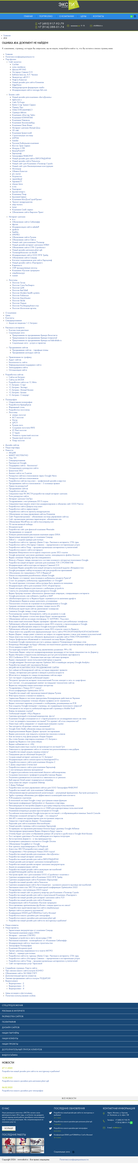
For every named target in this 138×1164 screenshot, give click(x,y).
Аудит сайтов (15, 360)
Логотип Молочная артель (24, 308)
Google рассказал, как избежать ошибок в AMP (31, 596)
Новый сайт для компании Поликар (28, 242)
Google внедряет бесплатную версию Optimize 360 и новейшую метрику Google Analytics (49, 662)
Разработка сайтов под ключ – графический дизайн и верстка (37, 481)
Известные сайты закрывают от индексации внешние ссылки (36, 724)
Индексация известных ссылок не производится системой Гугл (37, 747)
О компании (66, 16)
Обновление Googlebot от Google (24, 844)
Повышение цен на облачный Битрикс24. (27, 754)
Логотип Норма (19, 303)
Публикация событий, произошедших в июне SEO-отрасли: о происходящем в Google (48, 624)
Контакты (98, 16)
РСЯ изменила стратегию (20, 798)
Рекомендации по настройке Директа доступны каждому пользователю (41, 806)
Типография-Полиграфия (20, 946)
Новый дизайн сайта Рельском (26, 161)
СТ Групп (16, 433)
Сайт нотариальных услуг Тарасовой (25, 964)
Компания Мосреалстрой (20, 948)
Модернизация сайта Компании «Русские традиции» (33, 903)
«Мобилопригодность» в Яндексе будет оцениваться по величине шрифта (42, 599)
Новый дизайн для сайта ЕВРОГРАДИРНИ (31, 159)
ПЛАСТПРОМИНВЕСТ (22, 110)
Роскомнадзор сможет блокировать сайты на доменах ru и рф (37, 614)
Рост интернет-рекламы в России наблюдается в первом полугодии (39, 836)
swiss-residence (18, 67)
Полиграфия (11, 400)
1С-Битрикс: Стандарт (19, 395)
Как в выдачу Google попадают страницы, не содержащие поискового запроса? (45, 706)
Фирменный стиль (17, 407)
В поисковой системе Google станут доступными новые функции (38, 801)
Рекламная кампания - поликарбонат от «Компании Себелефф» (38, 941)
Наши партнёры (12, 448)
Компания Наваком (21, 120)
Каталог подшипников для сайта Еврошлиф (32, 260)
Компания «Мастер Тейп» (23, 115)
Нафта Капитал (19, 80)
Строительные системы (22, 136)
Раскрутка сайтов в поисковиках (23, 478)
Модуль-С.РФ (18, 148)
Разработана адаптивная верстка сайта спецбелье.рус (34, 908)
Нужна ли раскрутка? (18, 486)
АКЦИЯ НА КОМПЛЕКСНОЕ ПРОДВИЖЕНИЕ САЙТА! (34, 668)
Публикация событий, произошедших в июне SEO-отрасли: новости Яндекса (44, 629)
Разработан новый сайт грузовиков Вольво (28, 665)
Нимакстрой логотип (21, 438)
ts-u (13, 219)
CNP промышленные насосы (24, 268)
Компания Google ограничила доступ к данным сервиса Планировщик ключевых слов (47, 642)
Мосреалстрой (16, 527)
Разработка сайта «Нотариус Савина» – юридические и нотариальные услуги (44, 545)
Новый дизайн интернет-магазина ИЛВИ (30, 245)
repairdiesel (17, 179)
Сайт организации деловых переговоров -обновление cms (35, 519)
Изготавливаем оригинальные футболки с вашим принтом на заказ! (39, 905)
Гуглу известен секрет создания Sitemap (27, 783)
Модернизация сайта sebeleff (25, 227)
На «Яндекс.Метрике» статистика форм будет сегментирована (37, 616)
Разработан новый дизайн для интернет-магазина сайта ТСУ (36, 898)
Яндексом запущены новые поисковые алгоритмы (31, 685)
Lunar (14, 207)
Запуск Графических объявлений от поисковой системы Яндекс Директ (41, 639)
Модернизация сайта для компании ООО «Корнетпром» (35, 586)
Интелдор (16, 169)
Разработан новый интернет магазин (25, 857)
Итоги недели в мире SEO (20, 647)
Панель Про (17, 107)
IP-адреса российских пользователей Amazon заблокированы (37, 772)
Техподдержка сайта (18, 368)
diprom (15, 224)
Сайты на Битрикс (17, 377)
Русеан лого (17, 425)
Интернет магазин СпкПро (21, 499)
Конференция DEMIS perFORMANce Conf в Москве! (32, 913)
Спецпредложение (17, 460)
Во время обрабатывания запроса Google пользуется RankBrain (38, 627)
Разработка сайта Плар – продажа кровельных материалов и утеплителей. (43, 547)
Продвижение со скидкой (20, 532)
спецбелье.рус (18, 273)
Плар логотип (18, 441)
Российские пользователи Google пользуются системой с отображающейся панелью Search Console (54, 813)
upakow (15, 230)
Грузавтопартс (18, 192)
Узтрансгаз (17, 176)
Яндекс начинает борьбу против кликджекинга (30, 558)
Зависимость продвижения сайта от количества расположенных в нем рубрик (44, 749)
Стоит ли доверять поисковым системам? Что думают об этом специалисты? (44, 721)
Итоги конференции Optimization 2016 (26, 691)
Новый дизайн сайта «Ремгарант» (27, 263)
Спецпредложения (13, 321)
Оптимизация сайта (18, 370)
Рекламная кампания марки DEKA (24, 933)
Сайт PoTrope (18, 102)
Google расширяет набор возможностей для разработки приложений (40, 570)
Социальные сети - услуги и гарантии (29, 343)
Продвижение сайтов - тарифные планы (30, 350)
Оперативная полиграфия (20, 402)
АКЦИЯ (12, 453)
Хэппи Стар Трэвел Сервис (24, 105)
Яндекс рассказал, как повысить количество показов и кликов (37, 734)
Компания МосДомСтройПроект (27, 199)
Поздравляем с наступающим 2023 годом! (28, 890)
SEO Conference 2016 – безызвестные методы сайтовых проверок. (39, 657)
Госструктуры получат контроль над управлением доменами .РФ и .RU (40, 650)
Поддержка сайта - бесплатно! (23, 466)
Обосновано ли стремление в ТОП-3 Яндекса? (30, 573)
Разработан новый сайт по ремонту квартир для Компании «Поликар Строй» (44, 893)
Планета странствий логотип (25, 435)
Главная (28, 16)
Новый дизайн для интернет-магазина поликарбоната (33, 862)
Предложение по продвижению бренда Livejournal (34, 338)
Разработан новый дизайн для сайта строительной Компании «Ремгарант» (43, 895)
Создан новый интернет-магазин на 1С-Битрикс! (31, 757)
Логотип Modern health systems (26, 293)
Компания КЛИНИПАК (22, 118)
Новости (9, 450)
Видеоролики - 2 (16, 983)
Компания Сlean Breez (22, 125)
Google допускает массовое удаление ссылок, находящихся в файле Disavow (44, 555)
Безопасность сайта (18, 362)
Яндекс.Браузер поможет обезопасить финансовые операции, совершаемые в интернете (49, 593)
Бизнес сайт (14, 95)
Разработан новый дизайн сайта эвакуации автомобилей (35, 870)
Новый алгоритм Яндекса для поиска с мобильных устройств (36, 588)
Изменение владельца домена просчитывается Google (33, 811)
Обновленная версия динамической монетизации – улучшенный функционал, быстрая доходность (53, 793)
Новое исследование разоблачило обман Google (31, 576)
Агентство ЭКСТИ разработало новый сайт (29, 849)
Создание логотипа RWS (23, 428)
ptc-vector (16, 174)
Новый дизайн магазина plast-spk (27, 250)
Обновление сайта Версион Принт (28, 212)
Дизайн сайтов (12, 445)
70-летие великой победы (21, 524)
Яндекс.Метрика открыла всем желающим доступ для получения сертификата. (44, 655)
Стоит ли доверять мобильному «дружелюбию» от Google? (36, 581)
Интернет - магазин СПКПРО (22, 935)
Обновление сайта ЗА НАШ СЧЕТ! (21, 973)
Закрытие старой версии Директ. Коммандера (30, 821)
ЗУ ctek (15, 130)
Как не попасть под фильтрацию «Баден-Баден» (31, 737)
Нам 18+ (13, 458)
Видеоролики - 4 (16, 989)
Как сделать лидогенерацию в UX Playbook (28, 847)
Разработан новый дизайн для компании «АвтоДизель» (34, 854)
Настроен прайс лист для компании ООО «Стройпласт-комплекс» (39, 875)
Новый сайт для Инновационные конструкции (32, 166)
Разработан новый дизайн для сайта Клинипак (30, 900)
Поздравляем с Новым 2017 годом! (25, 688)
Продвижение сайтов (18, 348)
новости (8, 1062)
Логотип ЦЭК (18, 288)
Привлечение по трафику (20, 357)
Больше (9, 1128)
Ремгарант (17, 189)
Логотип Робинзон (20, 296)
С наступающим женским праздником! (26, 770)
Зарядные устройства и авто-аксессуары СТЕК (30, 938)
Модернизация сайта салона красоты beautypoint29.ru (34, 760)
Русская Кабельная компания (25, 143)
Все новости (69, 1098)
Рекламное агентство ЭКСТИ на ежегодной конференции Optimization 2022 (43, 887)
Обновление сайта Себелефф (26, 222)
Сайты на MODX (16, 380)
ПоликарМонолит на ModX (24, 253)
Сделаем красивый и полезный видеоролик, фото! (32, 716)
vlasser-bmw (17, 184)
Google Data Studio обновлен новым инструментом (32, 729)
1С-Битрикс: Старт (17, 385)
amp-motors (17, 205)
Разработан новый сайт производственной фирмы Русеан (35, 693)
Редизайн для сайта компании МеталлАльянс (29, 824)
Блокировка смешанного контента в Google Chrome (32, 841)
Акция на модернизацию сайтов (23, 867)
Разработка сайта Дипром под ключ (25, 507)
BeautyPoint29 (18, 151)
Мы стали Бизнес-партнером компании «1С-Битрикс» (33, 739)
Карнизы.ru (17, 265)
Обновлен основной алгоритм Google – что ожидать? (33, 816)
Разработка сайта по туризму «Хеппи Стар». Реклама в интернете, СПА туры (44, 956)
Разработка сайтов (14, 375)
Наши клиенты (11, 925)
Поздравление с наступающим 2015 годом (28, 501)
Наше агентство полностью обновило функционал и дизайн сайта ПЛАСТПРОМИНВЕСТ (49, 637)
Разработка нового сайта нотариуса (26, 550)
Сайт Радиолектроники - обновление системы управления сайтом (39, 517)
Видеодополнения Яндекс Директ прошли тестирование (34, 731)
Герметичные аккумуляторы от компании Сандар (31, 537)
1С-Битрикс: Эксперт (18, 387)
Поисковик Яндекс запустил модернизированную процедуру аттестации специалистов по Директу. (54, 652)
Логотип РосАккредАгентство (25, 306)
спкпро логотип (19, 415)
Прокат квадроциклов (22, 202)
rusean (15, 276)
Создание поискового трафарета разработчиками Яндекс (35, 775)
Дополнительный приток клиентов (20, 976)
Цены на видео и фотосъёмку (18, 993)
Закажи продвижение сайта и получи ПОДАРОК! (28, 978)
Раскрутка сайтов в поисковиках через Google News (33, 476)
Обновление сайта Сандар (24, 258)
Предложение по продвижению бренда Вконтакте (34, 335)
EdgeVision (16, 85)
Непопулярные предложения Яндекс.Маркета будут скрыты (35, 831)
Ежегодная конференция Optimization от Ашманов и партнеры (37, 803)
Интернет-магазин (17, 217)
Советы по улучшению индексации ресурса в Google (32, 591)
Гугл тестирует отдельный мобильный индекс (29, 678)
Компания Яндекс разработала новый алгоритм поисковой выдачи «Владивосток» (46, 568)
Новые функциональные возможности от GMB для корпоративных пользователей (46, 808)
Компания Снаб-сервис (22, 210)
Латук (15, 420)
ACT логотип (18, 418)
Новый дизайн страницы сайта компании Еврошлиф (32, 826)
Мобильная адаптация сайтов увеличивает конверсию (34, 609)
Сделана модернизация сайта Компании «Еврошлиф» (33, 880)
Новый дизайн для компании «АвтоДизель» (32, 97)
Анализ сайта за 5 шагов (20, 473)
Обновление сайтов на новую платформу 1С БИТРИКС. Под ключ (39, 619)
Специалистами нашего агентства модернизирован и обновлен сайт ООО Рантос (46, 504)
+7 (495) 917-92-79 (51, 23)
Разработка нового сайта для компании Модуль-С (32, 762)
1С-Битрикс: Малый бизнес (21, 390)
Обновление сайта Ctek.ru (24, 240)
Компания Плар (19, 194)
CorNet (15, 65)
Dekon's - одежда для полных (22, 953)
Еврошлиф (17, 153)
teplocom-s (17, 100)
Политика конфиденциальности (19, 57)
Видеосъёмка (11, 981)
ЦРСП (15, 423)
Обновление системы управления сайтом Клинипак (32, 514)
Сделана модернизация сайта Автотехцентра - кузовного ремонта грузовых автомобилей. (50, 885)
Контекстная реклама (19, 330)
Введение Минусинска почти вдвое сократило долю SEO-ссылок (38, 553)
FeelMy (15, 232)
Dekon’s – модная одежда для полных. (26, 540)
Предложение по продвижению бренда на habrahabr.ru (37, 340)
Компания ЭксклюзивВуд (23, 123)
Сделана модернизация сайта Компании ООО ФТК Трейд (35, 877)
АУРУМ (15, 138)
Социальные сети (17, 333)
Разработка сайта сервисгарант (23, 509)
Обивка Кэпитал (19, 171)
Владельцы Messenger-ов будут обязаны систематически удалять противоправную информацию (52, 645)
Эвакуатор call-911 (21, 77)
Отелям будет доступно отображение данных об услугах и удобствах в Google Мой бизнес (50, 834)
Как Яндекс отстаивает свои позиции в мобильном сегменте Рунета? (40, 578)
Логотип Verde (18, 301)
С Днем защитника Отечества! (23, 765)
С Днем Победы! (16, 785)
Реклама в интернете (14, 328)
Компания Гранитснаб (22, 133)
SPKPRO (16, 235)
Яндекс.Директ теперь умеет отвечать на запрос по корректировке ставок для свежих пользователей (55, 634)
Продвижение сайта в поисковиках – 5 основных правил (34, 483)
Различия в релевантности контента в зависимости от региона (37, 777)
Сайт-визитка (15, 62)
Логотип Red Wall (20, 290)
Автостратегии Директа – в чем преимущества (30, 839)
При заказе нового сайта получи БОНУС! (24, 971)
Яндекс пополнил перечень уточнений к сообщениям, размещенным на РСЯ (42, 703)
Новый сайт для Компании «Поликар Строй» (32, 164)
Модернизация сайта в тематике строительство (31, 943)
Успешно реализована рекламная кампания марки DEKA (34, 535)
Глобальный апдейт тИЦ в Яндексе (24, 714)
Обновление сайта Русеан (24, 237)
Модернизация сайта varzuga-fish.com (29, 90)
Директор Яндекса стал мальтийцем (25, 742)
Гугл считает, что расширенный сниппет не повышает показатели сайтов (41, 683)
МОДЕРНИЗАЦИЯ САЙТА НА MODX (26, 872)
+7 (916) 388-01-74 (51, 27)
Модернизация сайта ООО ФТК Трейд (30, 255)
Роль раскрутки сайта (19, 496)
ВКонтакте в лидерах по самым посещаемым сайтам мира (35, 675)
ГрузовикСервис (19, 197)
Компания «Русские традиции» (26, 271)
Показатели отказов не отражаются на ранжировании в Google (38, 604)
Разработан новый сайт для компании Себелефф (31, 790)
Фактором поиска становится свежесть (26, 696)
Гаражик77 (17, 182)
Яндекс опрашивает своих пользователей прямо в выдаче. (35, 660)
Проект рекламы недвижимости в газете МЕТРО (31, 951)
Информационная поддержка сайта (25, 365)
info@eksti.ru (98, 26)
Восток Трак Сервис (21, 146)
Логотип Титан (18, 283)
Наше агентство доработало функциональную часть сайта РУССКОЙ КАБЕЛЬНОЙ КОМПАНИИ (54, 632)
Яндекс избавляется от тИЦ (21, 744)
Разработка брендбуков (20, 405)
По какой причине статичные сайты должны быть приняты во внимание (41, 583)
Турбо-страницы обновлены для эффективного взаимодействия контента (42, 795)
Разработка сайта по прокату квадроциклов (29, 512)
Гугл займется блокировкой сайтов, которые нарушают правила (38, 670)
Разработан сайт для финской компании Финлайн (31, 530)
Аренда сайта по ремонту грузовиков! (26, 910)
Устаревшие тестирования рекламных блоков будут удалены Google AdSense (44, 829)
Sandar (15, 141)
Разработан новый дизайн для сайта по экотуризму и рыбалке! (37, 921)
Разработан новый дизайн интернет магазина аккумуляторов (37, 864)
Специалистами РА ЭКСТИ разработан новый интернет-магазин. (38, 494)
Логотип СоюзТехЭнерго (23, 285)
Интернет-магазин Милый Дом (26, 128)
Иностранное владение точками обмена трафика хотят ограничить (39, 701)
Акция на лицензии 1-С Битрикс (23, 323)
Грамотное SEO (16, 471)
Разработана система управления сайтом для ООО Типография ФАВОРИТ (43, 788)
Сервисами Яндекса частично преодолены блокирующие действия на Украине (44, 698)
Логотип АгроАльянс (21, 298)
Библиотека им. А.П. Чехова (25, 75)
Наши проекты (12, 928)
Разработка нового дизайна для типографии (29, 916)
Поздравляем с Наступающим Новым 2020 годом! (32, 852)
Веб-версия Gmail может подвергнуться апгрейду (31, 780)
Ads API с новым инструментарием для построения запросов (36, 818)
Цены (83, 16)
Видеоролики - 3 (16, 986)
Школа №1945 (19, 70)
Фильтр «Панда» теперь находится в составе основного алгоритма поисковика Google (48, 560)
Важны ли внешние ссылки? (21, 711)
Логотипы (13, 280)
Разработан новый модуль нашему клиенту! (28, 752)
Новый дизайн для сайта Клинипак (28, 82)
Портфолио (46, 16)
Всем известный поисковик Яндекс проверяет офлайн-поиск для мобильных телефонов (48, 622)
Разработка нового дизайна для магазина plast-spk (32, 918)
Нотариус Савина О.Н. (22, 72)
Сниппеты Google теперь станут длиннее (27, 611)
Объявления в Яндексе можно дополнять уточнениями (33, 601)
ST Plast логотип (19, 430)
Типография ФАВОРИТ (22, 156)
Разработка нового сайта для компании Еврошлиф (32, 767)
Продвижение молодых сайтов (26, 353)
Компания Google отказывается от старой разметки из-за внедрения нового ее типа (47, 719)
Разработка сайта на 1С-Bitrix (23, 382)
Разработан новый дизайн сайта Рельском (28, 882)
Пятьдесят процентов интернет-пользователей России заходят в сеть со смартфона (47, 680)
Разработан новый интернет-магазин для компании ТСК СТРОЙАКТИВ (41, 563)
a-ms (14, 187)
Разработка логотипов (19, 410)
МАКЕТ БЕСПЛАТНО (18, 455)
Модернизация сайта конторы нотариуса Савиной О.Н (34, 565)
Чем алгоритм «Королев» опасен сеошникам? (29, 726)
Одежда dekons (19, 113)
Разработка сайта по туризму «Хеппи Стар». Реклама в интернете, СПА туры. (44, 542)
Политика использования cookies (20, 996)
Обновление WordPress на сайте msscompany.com (31, 522)
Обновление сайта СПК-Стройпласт (29, 247)
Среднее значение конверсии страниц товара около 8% (34, 606)
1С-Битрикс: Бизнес (18, 393)
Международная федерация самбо (28, 88)
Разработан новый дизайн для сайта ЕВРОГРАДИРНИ (33, 859)
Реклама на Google (17, 463)
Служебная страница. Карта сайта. (21, 968)
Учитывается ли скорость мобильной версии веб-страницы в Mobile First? (42, 708)
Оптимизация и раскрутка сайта (23, 468)
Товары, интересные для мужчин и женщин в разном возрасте (36, 673)
